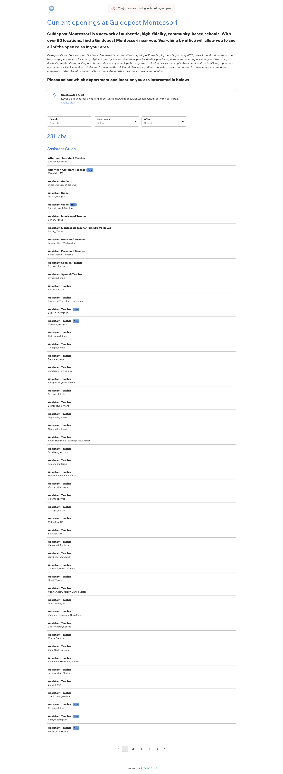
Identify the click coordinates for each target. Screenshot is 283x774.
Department (103, 119)
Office (147, 119)
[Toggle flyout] (136, 122)
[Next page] (164, 748)
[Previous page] (118, 748)
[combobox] (144, 123)
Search (53, 119)
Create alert (68, 102)
